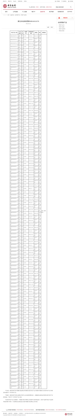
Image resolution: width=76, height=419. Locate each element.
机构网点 (64, 1)
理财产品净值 (23, 15)
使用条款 (16, 413)
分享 (48, 27)
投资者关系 (61, 11)
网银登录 (65, 17)
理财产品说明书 (62, 28)
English (14, 1)
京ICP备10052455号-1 (29, 413)
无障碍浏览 (20, 1)
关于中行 (69, 11)
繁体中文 (10, 1)
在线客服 (71, 1)
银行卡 (33, 11)
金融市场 (42, 11)
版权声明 (10, 413)
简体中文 (5, 1)
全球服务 (58, 1)
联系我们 (21, 413)
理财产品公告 (61, 25)
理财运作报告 (61, 30)
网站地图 (5, 413)
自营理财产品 (17, 15)
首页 (6, 11)
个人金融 (24, 11)
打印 (52, 27)
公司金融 (15, 11)
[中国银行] (9, 6)
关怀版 (25, 1)
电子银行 (51, 11)
